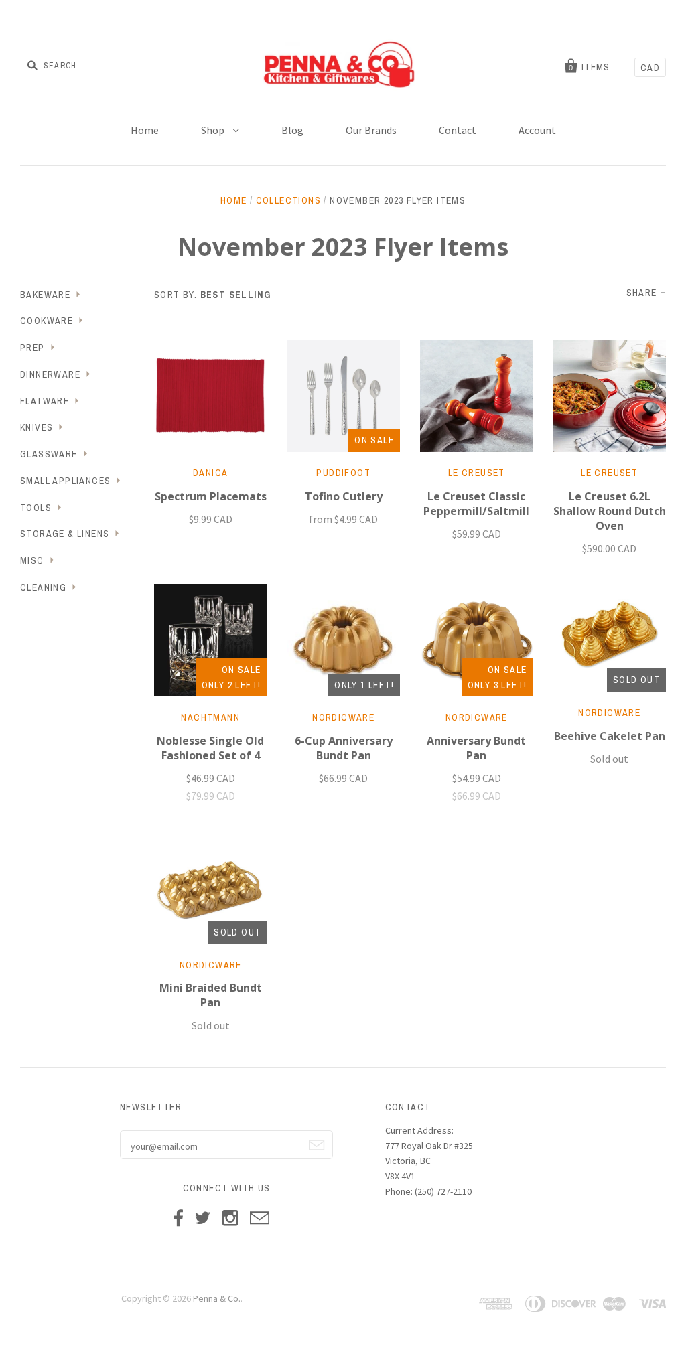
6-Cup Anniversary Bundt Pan (344, 748)
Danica (210, 473)
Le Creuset (476, 473)
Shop (213, 130)
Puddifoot (343, 473)
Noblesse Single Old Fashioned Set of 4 (210, 748)
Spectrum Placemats (211, 496)
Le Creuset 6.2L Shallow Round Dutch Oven (609, 511)
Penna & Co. (217, 1298)
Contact (457, 130)
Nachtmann (210, 717)
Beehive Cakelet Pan (609, 736)
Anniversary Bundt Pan (476, 748)
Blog (292, 130)
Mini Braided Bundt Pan (210, 995)
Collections (288, 200)
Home (145, 130)
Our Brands (371, 130)
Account (537, 130)
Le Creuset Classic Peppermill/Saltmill (476, 503)
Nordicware (343, 717)
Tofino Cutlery (344, 496)
